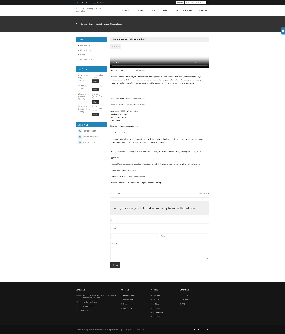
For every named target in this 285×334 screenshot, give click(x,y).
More (95, 81)
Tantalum (156, 317)
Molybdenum (158, 312)
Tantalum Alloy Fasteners (97, 76)
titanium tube (163, 83)
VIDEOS (165, 10)
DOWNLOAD (187, 10)
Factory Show (128, 300)
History (126, 304)
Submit (115, 265)
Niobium (156, 304)
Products (141, 10)
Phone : (78, 306)
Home (115, 10)
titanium (129, 70)
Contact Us (202, 10)
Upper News (116, 193)
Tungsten (156, 295)
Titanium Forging (98, 86)
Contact (185, 295)
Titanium (156, 300)
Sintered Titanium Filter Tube (97, 96)
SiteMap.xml (128, 330)
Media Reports (86, 50)
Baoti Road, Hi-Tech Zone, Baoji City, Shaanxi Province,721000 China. (99, 296)
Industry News (86, 46)
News (154, 10)
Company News (86, 59)
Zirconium (156, 308)
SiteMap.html (140, 330)
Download (186, 300)
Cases (82, 55)
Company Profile (129, 295)
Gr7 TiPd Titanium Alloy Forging (97, 109)
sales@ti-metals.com (85, 3)
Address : (79, 295)
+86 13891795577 (101, 3)
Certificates (127, 308)
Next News (203, 193)
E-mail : (78, 302)
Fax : (77, 310)
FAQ (176, 10)
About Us (126, 10)
